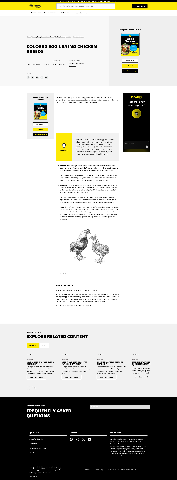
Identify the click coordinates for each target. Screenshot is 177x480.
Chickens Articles (78, 37)
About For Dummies (36, 439)
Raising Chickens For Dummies (76, 65)
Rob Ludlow (102, 297)
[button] (44, 13)
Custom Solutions (80, 13)
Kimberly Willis (32, 64)
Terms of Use (87, 470)
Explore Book (130, 60)
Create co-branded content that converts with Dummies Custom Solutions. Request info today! (88, 1)
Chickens (88, 305)
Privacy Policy (99, 470)
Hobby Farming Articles (63, 37)
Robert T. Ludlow (43, 64)
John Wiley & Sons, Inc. (52, 467)
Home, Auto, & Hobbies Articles (43, 37)
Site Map (33, 453)
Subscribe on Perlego (130, 71)
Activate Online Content (38, 448)
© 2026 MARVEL (34, 477)
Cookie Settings (111, 470)
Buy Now (130, 66)
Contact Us (33, 444)
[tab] (33, 345)
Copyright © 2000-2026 (36, 467)
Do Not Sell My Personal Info (127, 470)
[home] (35, 6)
